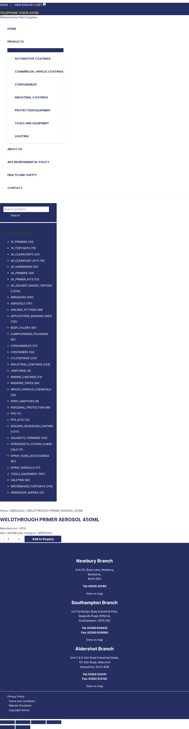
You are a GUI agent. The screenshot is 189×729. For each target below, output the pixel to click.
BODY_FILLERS (20, 327)
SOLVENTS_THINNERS (25, 438)
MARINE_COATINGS (23, 377)
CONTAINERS (19, 352)
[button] (25, 41)
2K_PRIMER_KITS (22, 279)
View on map (94, 593)
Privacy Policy (15, 696)
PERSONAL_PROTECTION (27, 407)
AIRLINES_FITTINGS (24, 310)
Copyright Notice (19, 710)
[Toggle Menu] (35, 50)
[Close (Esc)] (54, 722)
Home (4, 510)
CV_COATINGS (20, 358)
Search (15, 215)
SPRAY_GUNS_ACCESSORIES (30, 456)
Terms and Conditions (22, 701)
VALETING (17, 480)
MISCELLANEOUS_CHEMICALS (31, 389)
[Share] (38, 722)
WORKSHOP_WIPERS (24, 492)
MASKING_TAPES (22, 383)
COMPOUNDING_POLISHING (29, 334)
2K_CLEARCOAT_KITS (25, 260)
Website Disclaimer (20, 705)
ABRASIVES (18, 297)
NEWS (4, 5)
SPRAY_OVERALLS (23, 467)
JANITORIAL (19, 370)
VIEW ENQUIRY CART (28, 5)
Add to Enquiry (43, 539)
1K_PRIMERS (19, 242)
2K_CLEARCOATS (22, 254)
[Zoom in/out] (7, 722)
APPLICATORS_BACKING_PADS (31, 316)
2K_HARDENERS (21, 266)
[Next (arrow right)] (23, 727)
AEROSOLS (18, 303)
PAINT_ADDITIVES (23, 401)
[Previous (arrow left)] (7, 727)
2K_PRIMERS (19, 273)
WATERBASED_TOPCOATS (28, 486)
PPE (13, 413)
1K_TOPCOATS (20, 248)
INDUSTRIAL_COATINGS (26, 364)
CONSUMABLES (21, 346)
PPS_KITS (17, 420)
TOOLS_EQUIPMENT (24, 474)
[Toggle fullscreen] (23, 722)
